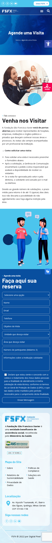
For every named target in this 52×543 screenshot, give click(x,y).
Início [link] (18, 40)
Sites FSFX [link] (40, 3)
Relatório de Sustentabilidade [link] (15, 476)
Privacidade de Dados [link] (14, 484)
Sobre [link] (10, 467)
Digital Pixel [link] (35, 536)
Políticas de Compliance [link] (33, 469)
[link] (48, 44)
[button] (41, 11)
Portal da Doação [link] (47, 88)
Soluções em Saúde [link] (34, 476)
